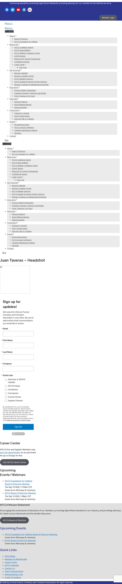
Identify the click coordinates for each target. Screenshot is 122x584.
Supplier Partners (15, 400)
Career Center (19, 65)
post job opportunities (10, 452)
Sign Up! (18, 427)
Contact (13, 136)
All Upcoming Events (21, 125)
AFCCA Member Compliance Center (27, 53)
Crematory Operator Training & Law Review (30, 93)
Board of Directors (21, 39)
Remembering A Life (14, 574)
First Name (8, 340)
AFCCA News (14, 385)
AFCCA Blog (10, 556)
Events (12, 122)
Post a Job (23, 67)
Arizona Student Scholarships (25, 90)
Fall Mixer (17, 133)
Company (7, 364)
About (12, 36)
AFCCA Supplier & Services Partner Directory (30, 82)
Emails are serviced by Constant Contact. (19, 420)
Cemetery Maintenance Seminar (25, 130)
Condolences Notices (21, 62)
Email (5, 329)
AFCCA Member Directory (23, 79)
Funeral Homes (14, 396)
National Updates (20, 108)
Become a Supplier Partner (24, 76)
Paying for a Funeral (21, 113)
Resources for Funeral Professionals (27, 59)
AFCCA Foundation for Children (25, 42)
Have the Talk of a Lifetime (24, 119)
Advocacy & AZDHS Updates (16, 381)
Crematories (13, 393)
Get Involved (15, 70)
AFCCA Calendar (12, 565)
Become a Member (21, 73)
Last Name (8, 352)
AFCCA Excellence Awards (23, 47)
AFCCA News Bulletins (22, 50)
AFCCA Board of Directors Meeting (20, 493)
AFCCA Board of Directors (14, 520)
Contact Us (10, 568)
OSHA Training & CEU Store (24, 96)
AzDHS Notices (19, 56)
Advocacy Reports (20, 102)
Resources (14, 44)
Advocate (13, 99)
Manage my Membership (16, 559)
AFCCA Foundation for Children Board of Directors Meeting (31, 534)
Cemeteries (13, 389)
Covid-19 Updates (13, 577)
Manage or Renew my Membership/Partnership (31, 85)
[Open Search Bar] (7, 141)
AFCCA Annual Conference (24, 128)
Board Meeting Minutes (22, 105)
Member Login (108, 18)
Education (14, 87)
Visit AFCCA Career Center (14, 462)
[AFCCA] (8, 28)
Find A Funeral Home (22, 116)
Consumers (14, 110)
